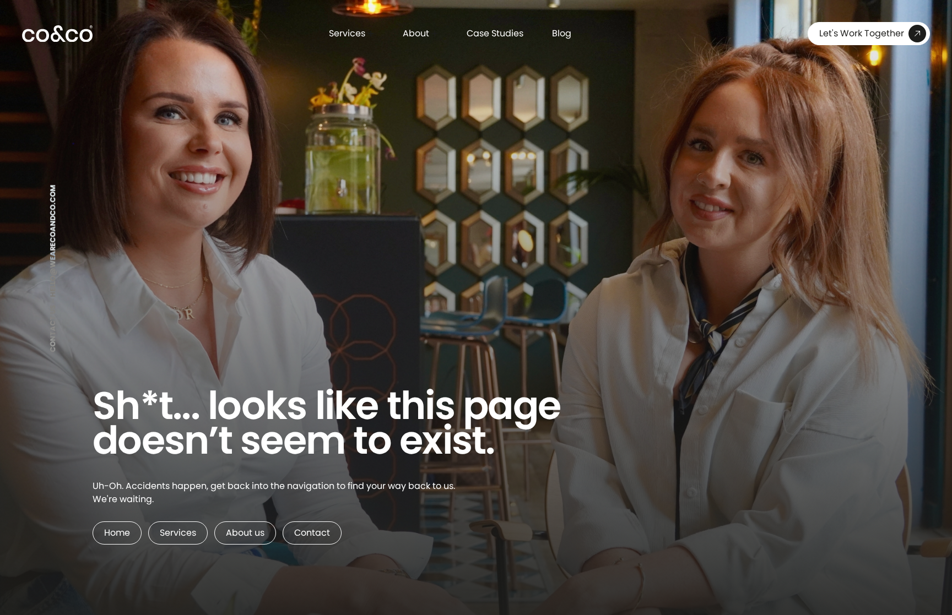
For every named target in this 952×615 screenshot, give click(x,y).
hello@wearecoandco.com (52, 241)
